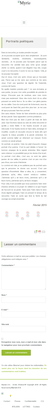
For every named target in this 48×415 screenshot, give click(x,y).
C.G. (42, 401)
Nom (4, 295)
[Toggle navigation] (24, 22)
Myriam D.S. (16, 388)
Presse (17, 401)
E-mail (4, 310)
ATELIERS (16, 407)
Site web (5, 324)
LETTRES (26, 407)
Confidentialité (30, 401)
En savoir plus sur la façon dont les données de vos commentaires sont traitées (24, 368)
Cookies (36, 407)
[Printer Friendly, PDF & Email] (40, 232)
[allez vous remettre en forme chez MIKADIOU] (24, 393)
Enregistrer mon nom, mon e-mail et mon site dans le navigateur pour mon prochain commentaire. (23, 343)
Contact (7, 401)
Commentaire (8, 265)
